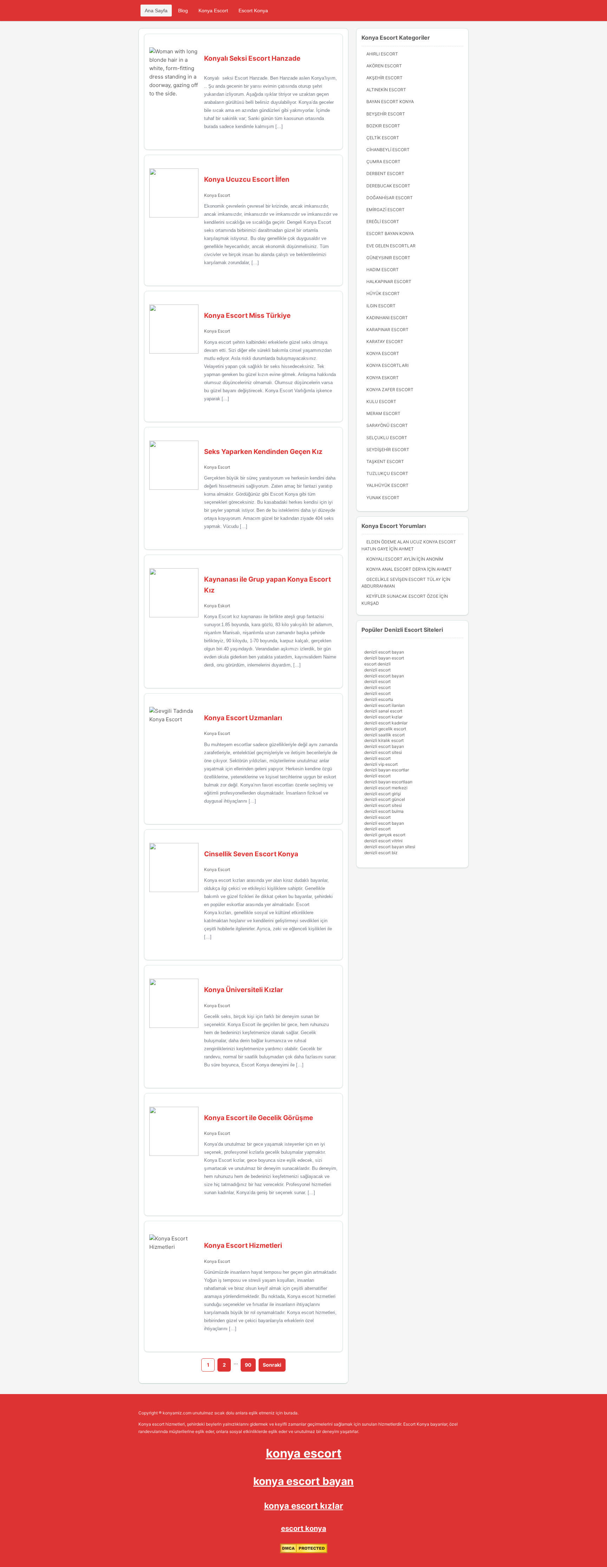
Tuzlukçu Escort (387, 473)
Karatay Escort (384, 341)
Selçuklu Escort (386, 437)
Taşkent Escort (385, 461)
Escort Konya (253, 10)
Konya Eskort (217, 605)
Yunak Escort (382, 497)
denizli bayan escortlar (386, 769)
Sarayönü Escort (387, 425)
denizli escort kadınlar (385, 722)
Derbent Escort (385, 173)
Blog (183, 10)
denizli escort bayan (384, 652)
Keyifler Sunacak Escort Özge (402, 596)
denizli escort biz (381, 852)
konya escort (303, 1453)
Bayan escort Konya (390, 101)
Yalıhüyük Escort (387, 485)
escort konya (303, 1528)
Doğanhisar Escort (389, 197)
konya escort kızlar (303, 1506)
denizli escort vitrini (383, 840)
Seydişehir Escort (387, 449)
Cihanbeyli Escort (388, 149)
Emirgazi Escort (385, 209)
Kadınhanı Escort (387, 317)
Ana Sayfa (156, 10)
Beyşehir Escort (385, 113)
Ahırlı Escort (382, 53)
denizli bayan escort (384, 658)
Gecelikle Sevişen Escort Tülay (403, 579)
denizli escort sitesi (383, 752)
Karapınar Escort (387, 329)
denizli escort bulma (384, 811)
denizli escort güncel (384, 799)
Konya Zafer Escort (389, 389)
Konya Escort (213, 10)
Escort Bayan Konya (390, 233)
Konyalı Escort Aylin (391, 559)
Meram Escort (383, 413)
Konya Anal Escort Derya (396, 569)
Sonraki (272, 1365)
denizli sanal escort (383, 711)
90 (248, 1365)
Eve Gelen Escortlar (391, 245)
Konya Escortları (387, 365)
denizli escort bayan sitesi (389, 846)
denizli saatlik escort (384, 734)
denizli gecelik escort (385, 728)
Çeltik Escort (382, 137)
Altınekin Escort (386, 89)
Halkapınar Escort (388, 281)
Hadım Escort (382, 269)
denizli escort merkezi (385, 787)
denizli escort (377, 669)
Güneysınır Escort (388, 257)
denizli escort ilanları (384, 705)
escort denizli (377, 664)
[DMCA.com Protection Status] (303, 1551)
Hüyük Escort (383, 293)
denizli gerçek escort (384, 834)
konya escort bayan (303, 1481)
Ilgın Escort (381, 305)
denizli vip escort (381, 764)
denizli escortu (378, 699)
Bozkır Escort (383, 125)
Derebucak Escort (388, 185)
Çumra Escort (383, 161)
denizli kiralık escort (384, 740)
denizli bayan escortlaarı (388, 781)
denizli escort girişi (382, 793)
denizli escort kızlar (383, 716)
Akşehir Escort (384, 77)
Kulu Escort (381, 401)
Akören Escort (384, 65)
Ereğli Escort (382, 221)
